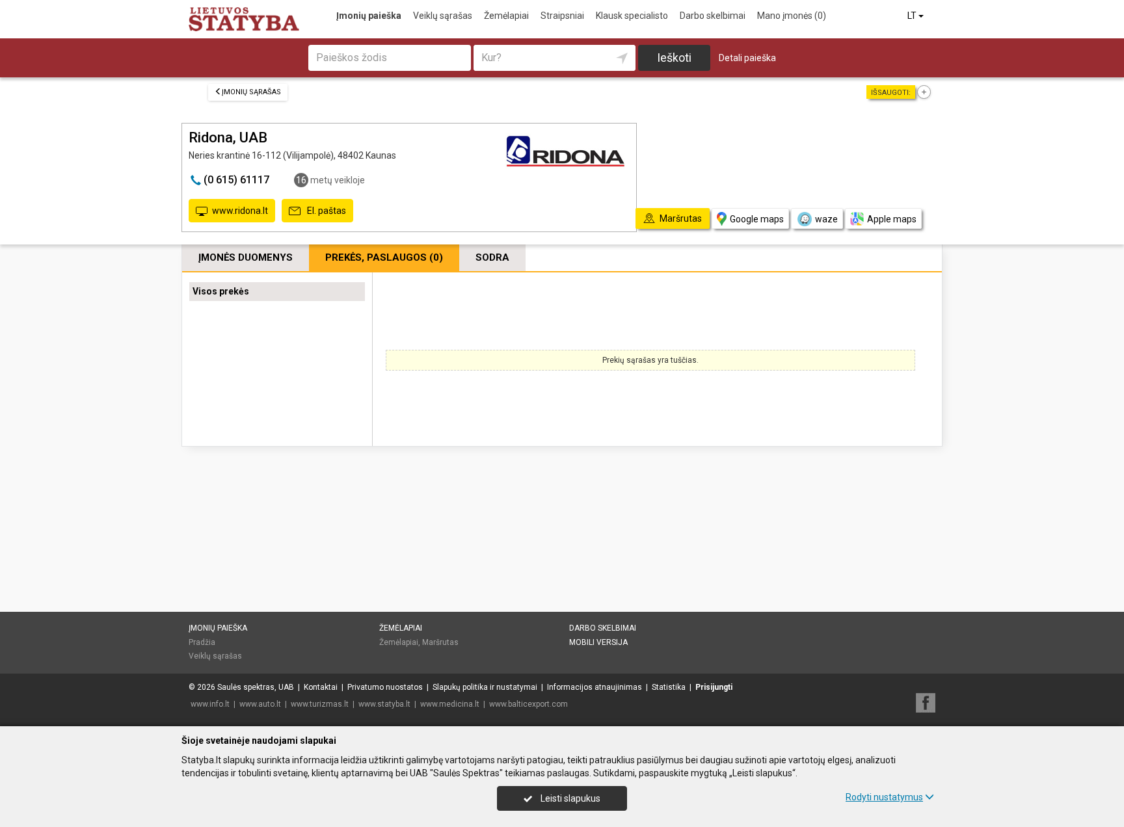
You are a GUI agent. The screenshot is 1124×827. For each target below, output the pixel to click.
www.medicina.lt (449, 704)
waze (826, 219)
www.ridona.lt (240, 210)
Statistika (669, 687)
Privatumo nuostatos (385, 687)
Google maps (757, 219)
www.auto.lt (260, 704)
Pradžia (202, 642)
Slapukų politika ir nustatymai (485, 687)
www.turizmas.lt (320, 704)
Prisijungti (713, 687)
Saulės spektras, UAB (255, 687)
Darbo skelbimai (712, 15)
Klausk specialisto (632, 15)
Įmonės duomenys (245, 257)
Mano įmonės (791, 15)
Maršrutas (440, 642)
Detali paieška (747, 58)
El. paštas (325, 210)
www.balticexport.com (528, 704)
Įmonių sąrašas (251, 92)
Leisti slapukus (569, 798)
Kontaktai (321, 687)
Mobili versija (598, 642)
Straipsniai (562, 15)
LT (912, 15)
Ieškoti (674, 57)
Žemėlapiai (506, 15)
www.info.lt (210, 704)
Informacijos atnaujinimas (594, 687)
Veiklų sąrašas (442, 15)
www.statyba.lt (384, 704)
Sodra (492, 257)
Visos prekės (221, 291)
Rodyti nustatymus (884, 797)
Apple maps (892, 219)
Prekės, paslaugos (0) (384, 257)
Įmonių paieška (368, 15)
